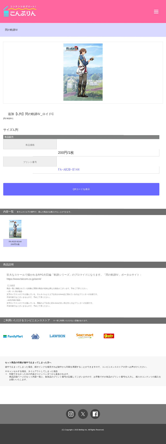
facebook (95, 414)
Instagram (71, 414)
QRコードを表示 (81, 189)
